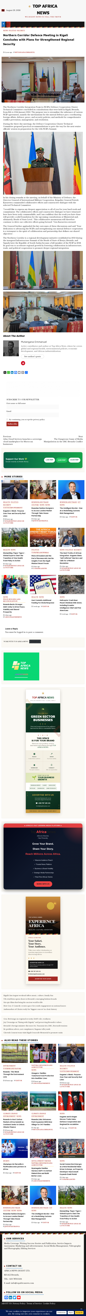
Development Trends (41, 1161)
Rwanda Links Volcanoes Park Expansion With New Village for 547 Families (41, 1121)
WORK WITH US (43, 884)
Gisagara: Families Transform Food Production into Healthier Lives (42, 1075)
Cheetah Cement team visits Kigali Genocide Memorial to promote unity (33, 1033)
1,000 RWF (49, 460)
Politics (12, 30)
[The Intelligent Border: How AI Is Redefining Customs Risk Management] (43, 1195)
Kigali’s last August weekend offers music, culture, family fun (28, 995)
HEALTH (6, 502)
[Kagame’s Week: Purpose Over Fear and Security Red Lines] (71, 1053)
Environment (9, 1066)
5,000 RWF (62, 460)
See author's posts (32, 356)
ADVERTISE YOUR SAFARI (43, 978)
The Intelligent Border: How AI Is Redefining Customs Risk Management (71, 510)
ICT (79, 502)
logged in (21, 632)
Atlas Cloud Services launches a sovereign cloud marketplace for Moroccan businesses (22, 440)
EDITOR (74, 517)
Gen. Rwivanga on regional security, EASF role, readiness (27, 1019)
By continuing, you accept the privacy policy (27, 420)
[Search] (83, 24)
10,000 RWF (74, 460)
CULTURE (35, 505)
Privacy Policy (19, 1303)
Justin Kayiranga (40, 521)
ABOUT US (7, 1303)
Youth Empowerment (13, 508)
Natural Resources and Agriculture (41, 1066)
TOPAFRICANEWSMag (40, 552)
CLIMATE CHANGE (10, 1113)
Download (35, 641)
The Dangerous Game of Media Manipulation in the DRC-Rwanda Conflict (63, 439)
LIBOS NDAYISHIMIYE (13, 617)
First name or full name (16, 403)
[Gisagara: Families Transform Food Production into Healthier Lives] (43, 1053)
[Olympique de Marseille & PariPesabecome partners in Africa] (15, 1148)
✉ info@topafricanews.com (43, 806)
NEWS (5, 30)
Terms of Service (34, 1303)
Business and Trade (40, 502)
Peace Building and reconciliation (11, 600)
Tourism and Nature (12, 1068)
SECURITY (21, 30)
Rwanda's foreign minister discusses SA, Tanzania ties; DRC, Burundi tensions (35, 1026)
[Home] (3, 24)
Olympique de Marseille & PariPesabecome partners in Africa (14, 1166)
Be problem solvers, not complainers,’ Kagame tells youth (27, 1029)
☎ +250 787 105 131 (43, 803)
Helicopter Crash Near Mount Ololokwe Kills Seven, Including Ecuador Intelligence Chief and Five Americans (71, 605)
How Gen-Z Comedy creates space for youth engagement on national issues (35, 1006)
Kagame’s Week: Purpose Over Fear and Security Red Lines (14, 513)
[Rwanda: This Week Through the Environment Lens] (15, 1053)
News (62, 550)
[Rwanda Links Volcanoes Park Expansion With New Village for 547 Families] (43, 1101)
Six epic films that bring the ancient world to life (23, 1002)
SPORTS (6, 1161)
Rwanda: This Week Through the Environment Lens (13, 1074)
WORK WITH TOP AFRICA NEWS (16, 641)
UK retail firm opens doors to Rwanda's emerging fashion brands (30, 999)
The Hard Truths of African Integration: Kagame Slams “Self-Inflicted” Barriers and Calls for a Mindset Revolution (71, 558)
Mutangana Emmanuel (25, 52)
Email (9, 411)
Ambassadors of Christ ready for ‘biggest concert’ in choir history (30, 1009)
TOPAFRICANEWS (40, 568)
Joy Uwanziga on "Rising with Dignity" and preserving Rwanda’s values (32, 1022)
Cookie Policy (49, 1303)
